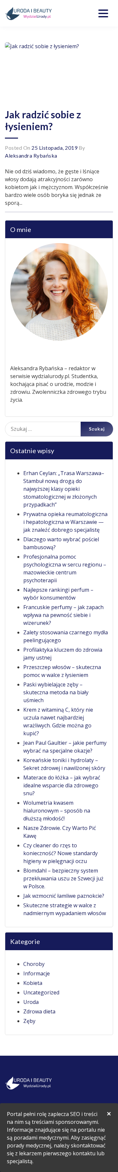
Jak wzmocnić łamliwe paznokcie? (63, 895)
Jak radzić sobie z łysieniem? (43, 120)
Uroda (31, 1002)
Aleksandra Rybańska (31, 155)
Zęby (29, 1021)
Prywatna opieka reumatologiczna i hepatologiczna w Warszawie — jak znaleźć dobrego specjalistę (65, 521)
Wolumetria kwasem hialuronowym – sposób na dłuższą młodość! (56, 810)
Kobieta (32, 983)
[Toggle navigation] (103, 13)
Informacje (36, 973)
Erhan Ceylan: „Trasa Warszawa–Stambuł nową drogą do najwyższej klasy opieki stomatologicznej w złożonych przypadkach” (63, 489)
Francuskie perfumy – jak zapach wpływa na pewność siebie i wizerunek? (63, 615)
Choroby (34, 964)
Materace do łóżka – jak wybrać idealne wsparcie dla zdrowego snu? (61, 785)
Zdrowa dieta (39, 1011)
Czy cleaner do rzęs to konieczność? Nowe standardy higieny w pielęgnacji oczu (60, 853)
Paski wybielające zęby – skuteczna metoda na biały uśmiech (55, 692)
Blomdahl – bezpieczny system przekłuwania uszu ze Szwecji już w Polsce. (63, 878)
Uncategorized (41, 992)
